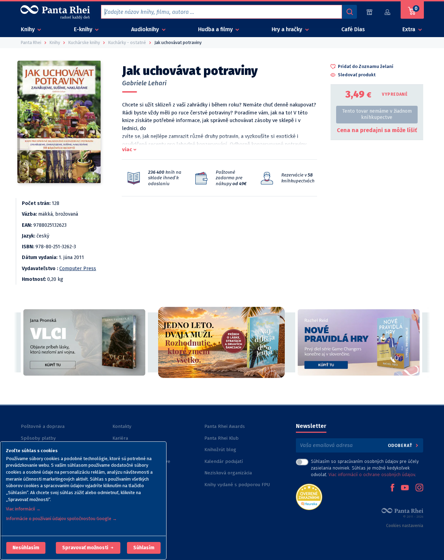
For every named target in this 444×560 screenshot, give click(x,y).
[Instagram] (419, 488)
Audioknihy (145, 29)
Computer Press (77, 269)
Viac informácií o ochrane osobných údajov (371, 474)
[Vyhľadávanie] (349, 12)
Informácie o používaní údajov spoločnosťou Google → (61, 518)
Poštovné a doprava (43, 426)
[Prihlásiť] (388, 12)
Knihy (28, 29)
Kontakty (121, 426)
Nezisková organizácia (228, 473)
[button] (25, 548)
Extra (409, 29)
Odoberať (401, 445)
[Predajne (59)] (369, 12)
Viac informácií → (23, 508)
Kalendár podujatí (223, 461)
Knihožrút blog (220, 450)
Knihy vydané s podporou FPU (237, 485)
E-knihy (84, 29)
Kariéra (120, 438)
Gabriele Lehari (144, 83)
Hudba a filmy (216, 29)
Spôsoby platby (38, 438)
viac (127, 149)
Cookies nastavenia (404, 525)
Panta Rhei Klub (221, 438)
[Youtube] (405, 488)
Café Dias (353, 29)
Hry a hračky (288, 29)
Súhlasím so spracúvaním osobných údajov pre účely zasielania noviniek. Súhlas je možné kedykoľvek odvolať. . (365, 468)
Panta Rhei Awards (224, 426)
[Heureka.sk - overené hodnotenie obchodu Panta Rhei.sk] (309, 496)
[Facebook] (392, 488)
